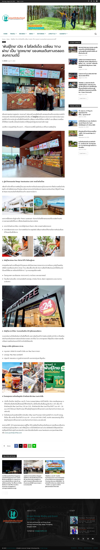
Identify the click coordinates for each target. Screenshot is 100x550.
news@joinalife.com (41, 531)
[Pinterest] (25, 446)
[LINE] (34, 446)
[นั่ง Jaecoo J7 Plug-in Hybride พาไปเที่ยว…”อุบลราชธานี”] (73, 113)
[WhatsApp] (30, 446)
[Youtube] (97, 1)
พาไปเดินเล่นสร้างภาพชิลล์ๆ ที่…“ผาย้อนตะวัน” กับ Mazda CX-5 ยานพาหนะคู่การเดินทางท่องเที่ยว (87, 144)
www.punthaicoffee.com (13, 433)
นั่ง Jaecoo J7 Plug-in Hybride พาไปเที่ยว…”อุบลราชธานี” (85, 113)
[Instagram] (91, 1)
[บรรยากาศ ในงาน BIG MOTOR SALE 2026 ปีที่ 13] (73, 76)
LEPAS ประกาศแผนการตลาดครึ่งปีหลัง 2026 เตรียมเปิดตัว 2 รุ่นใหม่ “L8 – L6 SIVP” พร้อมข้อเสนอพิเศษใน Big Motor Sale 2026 (88, 63)
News (8, 39)
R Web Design (43, 548)
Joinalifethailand (11, 548)
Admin (6, 61)
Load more (83, 98)
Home (3, 39)
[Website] (88, 539)
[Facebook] (89, 1)
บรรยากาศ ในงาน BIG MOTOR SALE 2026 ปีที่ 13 (88, 75)
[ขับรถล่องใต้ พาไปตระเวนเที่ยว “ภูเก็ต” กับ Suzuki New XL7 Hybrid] (73, 133)
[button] (95, 33)
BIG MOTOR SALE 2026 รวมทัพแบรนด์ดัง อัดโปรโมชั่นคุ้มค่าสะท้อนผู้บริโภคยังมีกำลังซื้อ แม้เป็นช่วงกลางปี (88, 50)
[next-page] (6, 493)
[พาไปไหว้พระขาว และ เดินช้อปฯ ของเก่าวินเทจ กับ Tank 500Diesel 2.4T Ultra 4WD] (73, 123)
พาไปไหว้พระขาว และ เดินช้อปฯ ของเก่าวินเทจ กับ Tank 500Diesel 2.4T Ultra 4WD (88, 123)
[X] (94, 1)
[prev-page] (3, 493)
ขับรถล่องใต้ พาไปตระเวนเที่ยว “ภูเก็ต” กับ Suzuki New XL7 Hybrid (87, 133)
